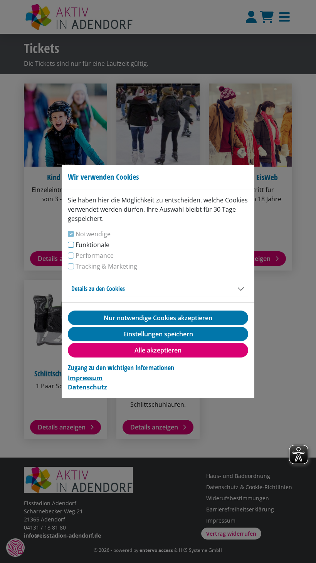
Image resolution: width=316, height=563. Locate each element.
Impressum (85, 378)
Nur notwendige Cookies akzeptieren (158, 318)
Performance (95, 255)
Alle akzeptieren (158, 350)
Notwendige (93, 234)
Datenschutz (87, 387)
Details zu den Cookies (98, 288)
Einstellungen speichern (158, 334)
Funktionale (92, 245)
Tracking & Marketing (106, 266)
